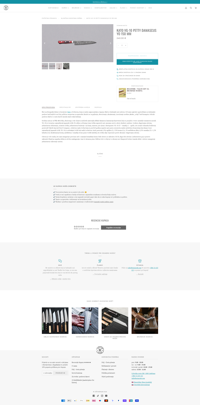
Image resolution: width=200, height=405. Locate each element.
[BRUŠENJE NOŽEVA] (145, 320)
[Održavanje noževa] (85, 320)
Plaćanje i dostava (108, 369)
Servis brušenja (77, 373)
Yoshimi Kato (122, 25)
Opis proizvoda (48, 107)
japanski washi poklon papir (103, 202)
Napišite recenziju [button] (113, 227)
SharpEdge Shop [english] (143, 382)
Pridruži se (60, 373)
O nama (74, 366)
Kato (69, 112)
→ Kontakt (140, 274)
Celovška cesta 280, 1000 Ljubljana (143, 373)
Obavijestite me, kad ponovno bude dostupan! (137, 62)
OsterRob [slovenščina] (142, 385)
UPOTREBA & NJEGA (82, 107)
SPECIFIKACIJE (65, 107)
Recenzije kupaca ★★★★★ (81, 362)
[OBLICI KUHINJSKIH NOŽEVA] (55, 320)
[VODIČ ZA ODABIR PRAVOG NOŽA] (115, 320)
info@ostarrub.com (138, 378)
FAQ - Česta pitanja (108, 362)
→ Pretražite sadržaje (99, 274)
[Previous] (45, 43)
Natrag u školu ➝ (100, 2)
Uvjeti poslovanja (107, 377)
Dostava (98, 107)
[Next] (110, 43)
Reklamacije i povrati (109, 366)
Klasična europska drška (71, 18)
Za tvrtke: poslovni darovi (80, 377)
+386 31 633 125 (137, 376)
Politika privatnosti (108, 373)
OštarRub (99, 391)
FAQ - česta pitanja (78, 369)
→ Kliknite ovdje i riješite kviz (60, 279)
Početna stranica (49, 18)
